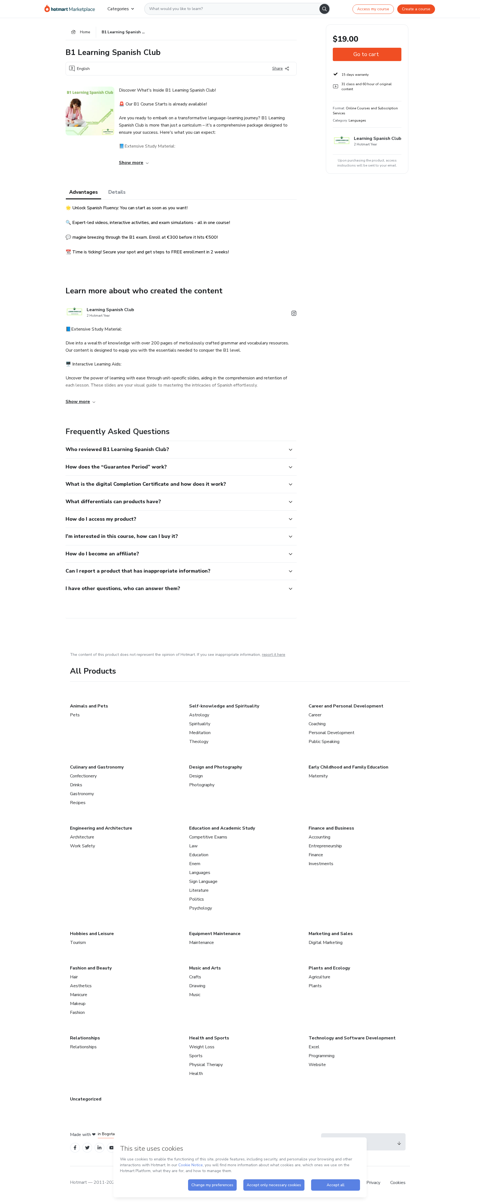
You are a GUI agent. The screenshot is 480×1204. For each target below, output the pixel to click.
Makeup (78, 1004)
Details (117, 192)
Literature (199, 890)
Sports (195, 1056)
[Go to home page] (71, 8)
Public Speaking (324, 742)
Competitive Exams (208, 837)
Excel (314, 1047)
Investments (321, 864)
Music (194, 995)
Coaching (317, 724)
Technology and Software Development (352, 1038)
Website (317, 1065)
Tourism (78, 942)
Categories (118, 9)
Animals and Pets (89, 706)
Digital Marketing (325, 942)
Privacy (373, 1183)
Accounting (319, 837)
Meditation (200, 733)
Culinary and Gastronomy (97, 767)
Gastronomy (82, 794)
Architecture (82, 837)
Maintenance (201, 942)
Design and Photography (215, 767)
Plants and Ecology (329, 968)
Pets (75, 715)
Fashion (77, 1012)
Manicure (78, 995)
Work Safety (82, 846)
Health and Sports (209, 1038)
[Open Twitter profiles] (87, 1148)
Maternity (318, 776)
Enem (194, 864)
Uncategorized (85, 1099)
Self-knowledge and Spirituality (224, 706)
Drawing (197, 986)
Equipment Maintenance (215, 934)
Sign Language (203, 881)
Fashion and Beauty (91, 968)
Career (315, 715)
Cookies (398, 1183)
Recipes (78, 803)
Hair (74, 977)
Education (198, 855)
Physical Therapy (206, 1065)
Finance (316, 855)
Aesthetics (81, 986)
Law (193, 846)
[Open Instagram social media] (294, 314)
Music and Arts (205, 968)
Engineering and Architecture (101, 828)
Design (196, 776)
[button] (175, 450)
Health (196, 1073)
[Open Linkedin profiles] (99, 1148)
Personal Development (331, 733)
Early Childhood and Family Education (348, 767)
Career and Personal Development (346, 706)
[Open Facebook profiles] (75, 1148)
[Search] (324, 9)
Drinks (76, 785)
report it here (273, 654)
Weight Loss (201, 1047)
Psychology (200, 908)
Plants (315, 986)
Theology (198, 742)
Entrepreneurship (325, 846)
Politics (196, 899)
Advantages (83, 192)
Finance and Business (331, 828)
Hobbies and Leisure (92, 934)
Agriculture (319, 977)
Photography (201, 785)
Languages (199, 873)
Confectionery (83, 776)
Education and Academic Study (222, 828)
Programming (321, 1056)
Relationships (85, 1038)
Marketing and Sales (331, 934)
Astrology (199, 715)
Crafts (195, 977)
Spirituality (199, 724)
